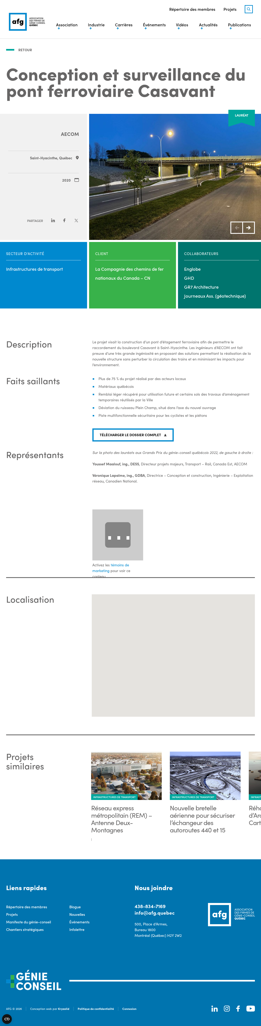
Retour (25, 50)
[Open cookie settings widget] (7, 1019)
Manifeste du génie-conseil (28, 921)
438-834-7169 (150, 906)
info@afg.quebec (155, 912)
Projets (230, 9)
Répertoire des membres (192, 9)
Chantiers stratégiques (25, 929)
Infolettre (76, 929)
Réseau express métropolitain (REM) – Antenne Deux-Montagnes (121, 818)
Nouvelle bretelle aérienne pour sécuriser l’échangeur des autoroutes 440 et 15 (202, 818)
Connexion (129, 1009)
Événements (79, 921)
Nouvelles (77, 914)
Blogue (75, 906)
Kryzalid (63, 1009)
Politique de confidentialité (96, 1009)
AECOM (70, 133)
